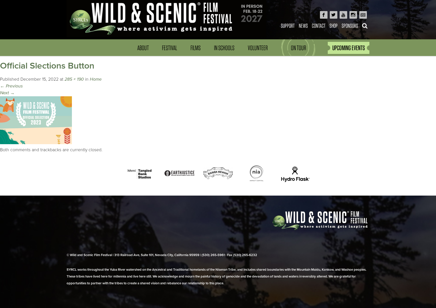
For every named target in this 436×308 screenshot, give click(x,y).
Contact (318, 25)
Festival (169, 48)
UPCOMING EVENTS (348, 48)
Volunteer (258, 48)
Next (7, 93)
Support (288, 25)
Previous (11, 86)
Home (96, 79)
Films (195, 48)
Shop (334, 25)
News (303, 25)
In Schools (224, 48)
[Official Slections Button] (36, 142)
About (143, 48)
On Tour (298, 48)
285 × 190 (74, 79)
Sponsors (350, 25)
